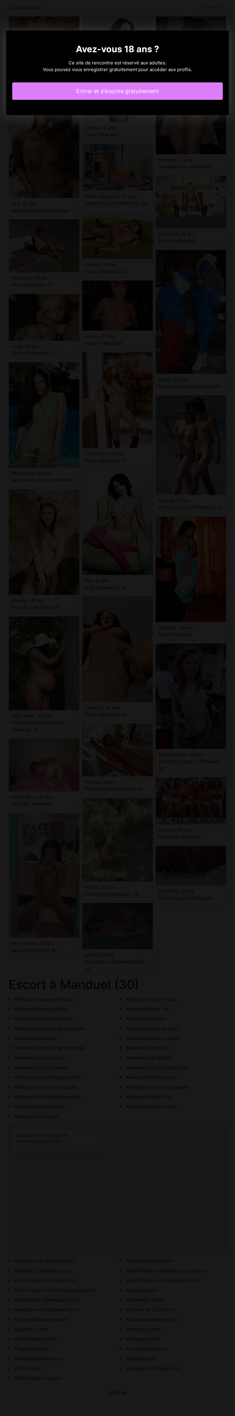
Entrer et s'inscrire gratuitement (117, 91)
